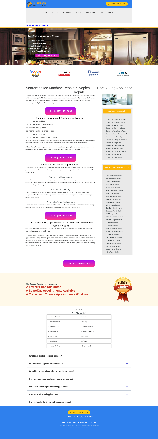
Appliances (67, 12)
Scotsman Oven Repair (114, 154)
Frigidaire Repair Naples (114, 228)
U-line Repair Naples (113, 240)
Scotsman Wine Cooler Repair (116, 131)
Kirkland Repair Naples (113, 243)
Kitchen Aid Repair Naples (115, 217)
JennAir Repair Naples (113, 249)
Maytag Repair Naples (113, 199)
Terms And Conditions (88, 422)
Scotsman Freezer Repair (114, 148)
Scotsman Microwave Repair (116, 128)
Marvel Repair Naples (113, 246)
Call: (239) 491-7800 (47, 55)
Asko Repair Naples (112, 184)
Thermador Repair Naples (114, 190)
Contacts (111, 12)
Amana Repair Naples (113, 179)
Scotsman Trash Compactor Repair (118, 134)
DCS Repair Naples (112, 234)
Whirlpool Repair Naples (114, 196)
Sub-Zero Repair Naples (114, 208)
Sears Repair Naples (113, 202)
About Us (55, 12)
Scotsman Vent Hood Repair (115, 146)
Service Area (90, 12)
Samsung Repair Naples (114, 211)
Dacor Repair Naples (113, 182)
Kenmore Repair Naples (114, 220)
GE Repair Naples (112, 223)
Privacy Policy (72, 422)
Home (45, 12)
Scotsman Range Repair (114, 143)
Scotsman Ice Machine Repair (116, 119)
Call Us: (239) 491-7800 (118, 3)
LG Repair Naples (112, 226)
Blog (101, 12)
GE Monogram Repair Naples (116, 214)
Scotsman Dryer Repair (114, 157)
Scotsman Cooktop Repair (115, 137)
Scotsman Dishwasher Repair (116, 151)
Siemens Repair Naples (114, 237)
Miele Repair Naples (112, 252)
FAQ (63, 422)
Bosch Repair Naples (113, 187)
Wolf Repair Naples (112, 193)
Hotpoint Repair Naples (114, 176)
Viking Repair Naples (113, 205)
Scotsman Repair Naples (114, 231)
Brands (78, 12)
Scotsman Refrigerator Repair (116, 140)
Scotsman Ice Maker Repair (115, 122)
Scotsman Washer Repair (114, 125)
